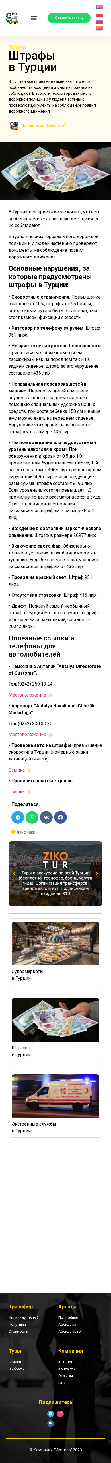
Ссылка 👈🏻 (20, 770)
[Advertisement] (55, 1209)
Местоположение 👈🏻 (31, 695)
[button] (34, 18)
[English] (100, 7)
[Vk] (50, 1423)
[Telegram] (50, 1414)
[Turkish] (100, 28)
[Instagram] (60, 1414)
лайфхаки (26, 832)
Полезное (18, 47)
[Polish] (100, 14)
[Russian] (100, 21)
